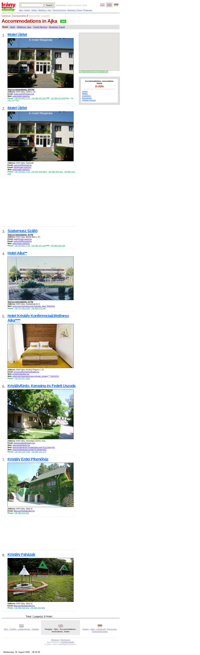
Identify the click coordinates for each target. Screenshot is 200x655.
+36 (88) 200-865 (37, 608)
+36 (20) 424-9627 (39, 172)
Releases (55, 640)
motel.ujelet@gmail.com (24, 94)
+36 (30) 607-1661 (22, 378)
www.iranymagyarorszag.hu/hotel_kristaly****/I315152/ (35, 376)
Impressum (65, 640)
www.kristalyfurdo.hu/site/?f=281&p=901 (29, 450)
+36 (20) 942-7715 (22, 98)
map (63, 21)
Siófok (84, 5)
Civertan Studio (67, 642)
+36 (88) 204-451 (38, 98)
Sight (12, 27)
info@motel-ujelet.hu (22, 167)
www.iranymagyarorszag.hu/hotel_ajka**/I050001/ (33, 306)
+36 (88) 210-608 (57, 98)
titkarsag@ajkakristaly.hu (24, 511)
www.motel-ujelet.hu (21, 96)
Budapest (77, 5)
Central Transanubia (14, 15)
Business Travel (57, 27)
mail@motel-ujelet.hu (23, 239)
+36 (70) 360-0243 (22, 308)
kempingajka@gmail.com (24, 443)
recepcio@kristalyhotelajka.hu (26, 372)
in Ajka (99, 86)
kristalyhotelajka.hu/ (20, 374)
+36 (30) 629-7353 (22, 452)
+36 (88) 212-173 (38, 452)
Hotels (85, 91)
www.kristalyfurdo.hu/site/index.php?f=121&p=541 (33, 447)
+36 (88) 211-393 (38, 308)
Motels (85, 94)
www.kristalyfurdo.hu (21, 445)
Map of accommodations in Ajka (93, 72)
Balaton (70, 5)
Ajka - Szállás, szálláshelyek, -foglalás (21, 629)
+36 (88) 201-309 (38, 246)
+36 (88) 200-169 (57, 246)
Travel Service (40, 27)
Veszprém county (39, 15)
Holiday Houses (89, 100)
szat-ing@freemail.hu (23, 165)
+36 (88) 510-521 (21, 513)
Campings (86, 96)
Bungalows (87, 98)
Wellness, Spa (24, 27)
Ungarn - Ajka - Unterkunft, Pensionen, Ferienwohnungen (99, 630)
